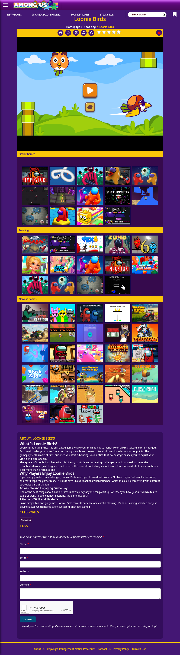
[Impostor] (35, 176)
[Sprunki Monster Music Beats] (62, 313)
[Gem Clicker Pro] (90, 333)
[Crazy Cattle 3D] (117, 374)
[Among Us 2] (117, 216)
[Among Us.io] (90, 196)
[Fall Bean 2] (90, 353)
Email (24, 557)
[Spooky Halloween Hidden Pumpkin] (117, 353)
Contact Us (104, 649)
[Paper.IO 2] (90, 216)
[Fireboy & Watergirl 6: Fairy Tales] (145, 244)
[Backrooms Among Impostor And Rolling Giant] (62, 353)
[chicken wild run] (90, 394)
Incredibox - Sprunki (46, 14)
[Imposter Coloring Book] (145, 353)
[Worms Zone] (62, 176)
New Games (14, 14)
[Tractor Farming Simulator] (145, 313)
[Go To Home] (60, 33)
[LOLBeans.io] (145, 265)
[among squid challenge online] (117, 394)
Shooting (90, 27)
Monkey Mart (80, 14)
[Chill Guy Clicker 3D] (145, 374)
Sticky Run (107, 14)
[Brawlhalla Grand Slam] (62, 265)
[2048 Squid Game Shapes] (117, 244)
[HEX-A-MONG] (62, 216)
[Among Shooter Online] (117, 176)
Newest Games (28, 299)
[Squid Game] (90, 176)
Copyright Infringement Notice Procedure (71, 649)
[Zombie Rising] (117, 333)
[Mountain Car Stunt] (35, 333)
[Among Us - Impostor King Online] (35, 216)
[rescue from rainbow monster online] (90, 414)
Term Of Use (139, 649)
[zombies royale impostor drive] (62, 414)
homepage (73, 27)
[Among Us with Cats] (35, 196)
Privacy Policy (121, 649)
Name (24, 544)
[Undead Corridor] (35, 313)
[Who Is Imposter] (117, 196)
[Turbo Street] (145, 333)
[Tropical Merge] (35, 265)
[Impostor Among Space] (90, 313)
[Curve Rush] (145, 394)
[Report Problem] (159, 33)
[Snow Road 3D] (35, 394)
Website (24, 571)
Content (25, 584)
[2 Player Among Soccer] (145, 176)
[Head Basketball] (62, 374)
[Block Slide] (35, 374)
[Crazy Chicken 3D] (90, 374)
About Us (39, 649)
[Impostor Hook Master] (35, 353)
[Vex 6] (90, 244)
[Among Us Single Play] (117, 285)
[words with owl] (35, 414)
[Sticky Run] (145, 196)
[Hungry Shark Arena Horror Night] (35, 244)
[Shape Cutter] (117, 313)
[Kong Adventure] (62, 394)
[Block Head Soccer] (62, 333)
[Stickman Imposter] (62, 196)
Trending (24, 230)
